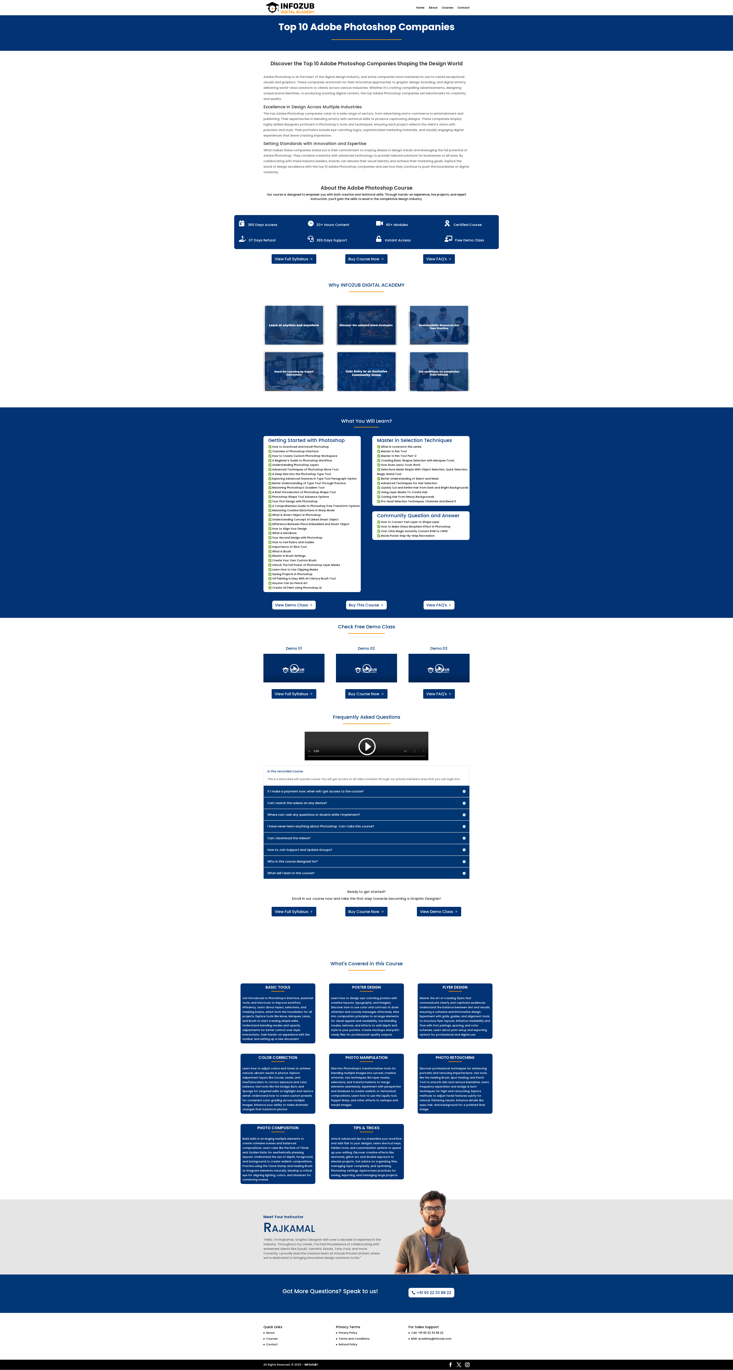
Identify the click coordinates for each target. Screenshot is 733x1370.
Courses (447, 8)
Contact (464, 8)
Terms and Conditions (354, 1339)
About (433, 8)
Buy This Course (364, 605)
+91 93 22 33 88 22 (434, 1292)
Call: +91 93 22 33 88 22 (427, 1333)
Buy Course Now (363, 259)
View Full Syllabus (291, 259)
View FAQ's (436, 259)
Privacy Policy (348, 1333)
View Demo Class (291, 605)
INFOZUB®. (311, 1365)
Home (420, 8)
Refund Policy (348, 1344)
